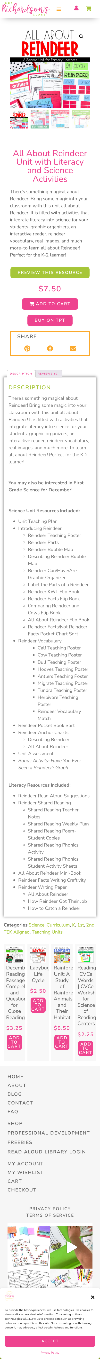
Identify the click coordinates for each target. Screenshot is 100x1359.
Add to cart (14, 1042)
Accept (50, 1341)
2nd (90, 925)
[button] (92, 1297)
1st (80, 925)
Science (36, 925)
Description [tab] (21, 374)
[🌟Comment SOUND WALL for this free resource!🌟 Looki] (29, 1247)
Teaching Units (47, 932)
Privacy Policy (50, 1353)
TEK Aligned (17, 932)
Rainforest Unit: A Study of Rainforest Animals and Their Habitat (65, 992)
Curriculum (58, 925)
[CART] (89, 8)
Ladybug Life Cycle (40, 974)
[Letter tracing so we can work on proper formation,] (71, 1247)
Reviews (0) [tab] (48, 374)
